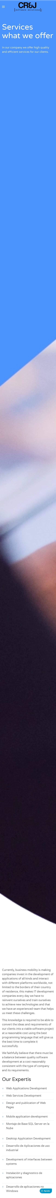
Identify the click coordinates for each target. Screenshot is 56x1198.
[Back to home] (28, 6)
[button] (3, 6)
